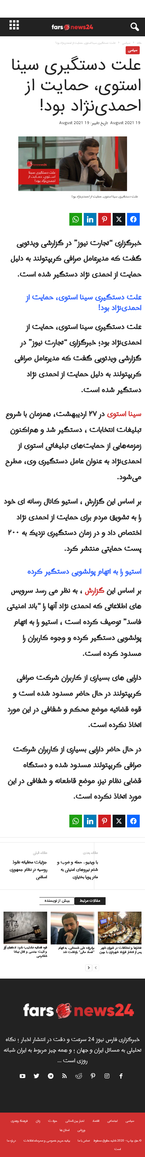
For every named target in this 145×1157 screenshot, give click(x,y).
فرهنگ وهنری (19, 1121)
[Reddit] (79, 1077)
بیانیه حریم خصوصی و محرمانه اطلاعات (47, 1140)
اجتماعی (112, 1121)
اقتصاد (95, 1121)
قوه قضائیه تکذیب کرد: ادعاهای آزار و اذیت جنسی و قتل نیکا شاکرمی (25, 951)
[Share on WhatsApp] (75, 219)
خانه (139, 43)
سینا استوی (124, 414)
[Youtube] (23, 1077)
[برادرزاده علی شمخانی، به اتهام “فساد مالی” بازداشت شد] (72, 928)
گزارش (95, 591)
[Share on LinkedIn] (90, 219)
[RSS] (65, 1077)
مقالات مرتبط (90, 901)
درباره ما (11, 1140)
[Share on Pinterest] (104, 219)
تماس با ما (84, 1140)
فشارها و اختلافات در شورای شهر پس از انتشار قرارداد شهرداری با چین (120, 949)
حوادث (52, 1121)
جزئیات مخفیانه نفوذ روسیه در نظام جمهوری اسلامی (28, 870)
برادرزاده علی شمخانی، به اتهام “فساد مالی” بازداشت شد (76, 949)
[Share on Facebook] (133, 219)
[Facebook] (121, 1077)
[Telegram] (51, 1077)
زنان (38, 1121)
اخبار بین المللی (74, 1121)
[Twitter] (37, 1077)
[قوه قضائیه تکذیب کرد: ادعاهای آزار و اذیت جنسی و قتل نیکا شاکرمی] (25, 928)
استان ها (64, 1130)
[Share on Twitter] (119, 219)
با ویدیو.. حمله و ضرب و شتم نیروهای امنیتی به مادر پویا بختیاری (77, 870)
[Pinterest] (93, 1077)
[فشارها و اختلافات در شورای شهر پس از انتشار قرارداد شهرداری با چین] (119, 928)
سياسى (126, 43)
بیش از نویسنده (56, 901)
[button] (131, 27)
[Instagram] (107, 1077)
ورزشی (81, 1130)
